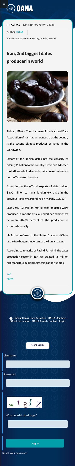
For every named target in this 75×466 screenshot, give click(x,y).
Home (11, 318)
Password (10, 375)
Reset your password (14, 453)
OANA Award (39, 321)
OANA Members (57, 318)
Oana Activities (38, 318)
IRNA (19, 32)
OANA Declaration (20, 321)
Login (62, 321)
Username (10, 356)
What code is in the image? (21, 416)
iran (9, 274)
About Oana (21, 318)
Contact (53, 321)
